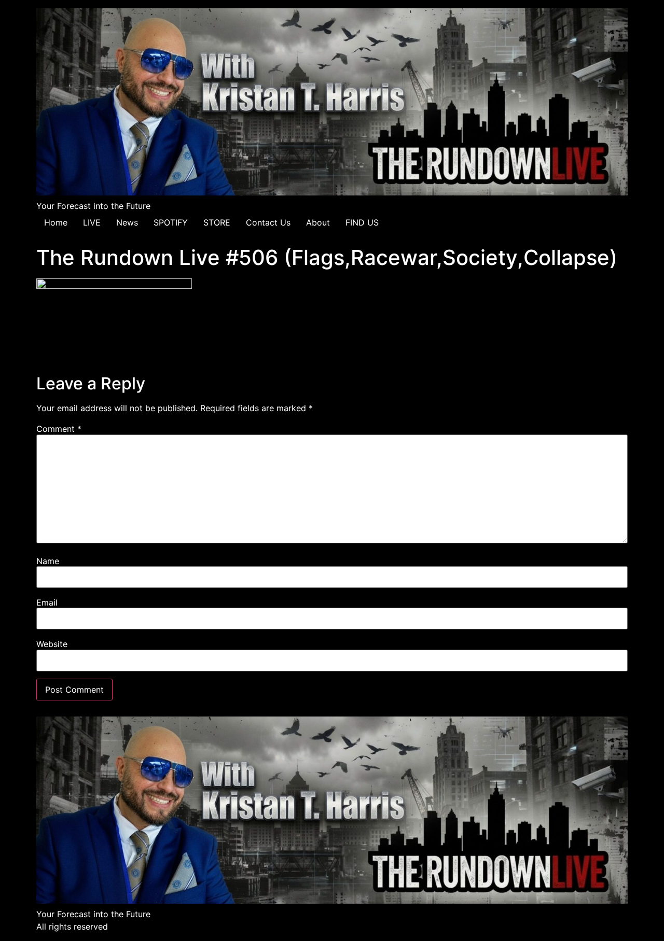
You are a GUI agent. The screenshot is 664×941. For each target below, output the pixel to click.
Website (51, 644)
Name (47, 561)
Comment (58, 429)
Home (55, 222)
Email (47, 602)
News (127, 222)
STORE (216, 222)
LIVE (92, 222)
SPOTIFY (171, 222)
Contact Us (268, 222)
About (318, 222)
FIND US (362, 222)
